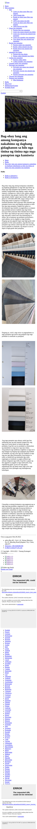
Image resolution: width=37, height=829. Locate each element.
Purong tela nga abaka (20, 54)
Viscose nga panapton (16, 76)
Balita (7, 82)
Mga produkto (9, 8)
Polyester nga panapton (16, 65)
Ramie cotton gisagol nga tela (22, 47)
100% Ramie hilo (18, 15)
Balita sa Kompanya (11, 177)
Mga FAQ (8, 84)
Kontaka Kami (9, 87)
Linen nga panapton (15, 28)
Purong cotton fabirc (19, 60)
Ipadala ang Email (7, 569)
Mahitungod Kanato (11, 85)
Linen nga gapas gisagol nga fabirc (24, 32)
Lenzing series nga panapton (18, 63)
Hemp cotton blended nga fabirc (23, 56)
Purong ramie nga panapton (22, 45)
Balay (7, 6)
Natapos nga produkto (16, 78)
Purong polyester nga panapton (23, 74)
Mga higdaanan (18, 80)
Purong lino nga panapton (21, 30)
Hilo (10, 10)
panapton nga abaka (15, 52)
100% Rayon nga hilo (20, 26)
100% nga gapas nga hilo (21, 21)
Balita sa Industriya (11, 176)
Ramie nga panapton (15, 43)
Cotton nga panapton (16, 58)
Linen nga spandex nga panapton (24, 37)
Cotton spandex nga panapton (22, 61)
